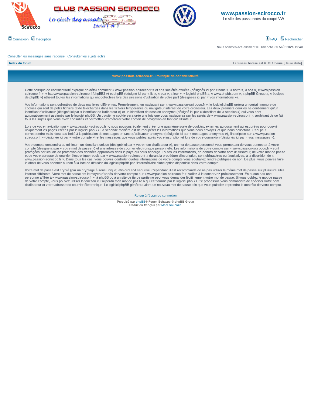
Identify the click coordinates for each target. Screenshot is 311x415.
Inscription (43, 39)
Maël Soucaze (171, 205)
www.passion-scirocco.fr (253, 13)
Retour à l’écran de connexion (156, 195)
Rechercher (293, 39)
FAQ (273, 39)
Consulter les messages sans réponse (36, 56)
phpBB (140, 201)
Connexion (20, 39)
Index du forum (20, 63)
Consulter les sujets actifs (86, 56)
